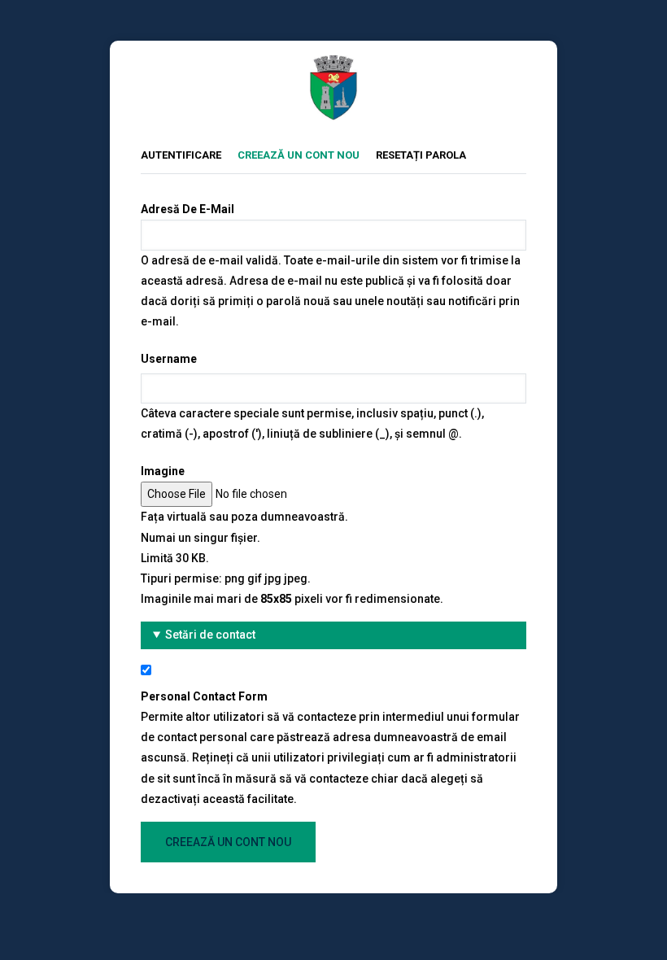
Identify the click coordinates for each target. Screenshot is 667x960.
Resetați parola (421, 155)
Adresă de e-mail (187, 209)
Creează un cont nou (307, 154)
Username (169, 358)
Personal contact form (204, 696)
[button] (333, 635)
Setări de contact (210, 634)
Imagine (163, 471)
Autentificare (181, 155)
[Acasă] (333, 65)
